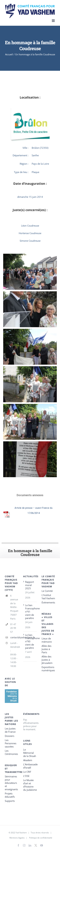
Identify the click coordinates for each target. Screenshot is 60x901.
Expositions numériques (48, 668)
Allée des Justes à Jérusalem (47, 659)
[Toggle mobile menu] (53, 20)
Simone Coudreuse (30, 240)
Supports (10, 800)
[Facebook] (18, 845)
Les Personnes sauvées (10, 743)
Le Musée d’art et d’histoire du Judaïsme (30, 784)
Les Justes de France (10, 730)
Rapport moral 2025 (29, 585)
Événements (48, 602)
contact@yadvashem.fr (14, 637)
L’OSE (26, 776)
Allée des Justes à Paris (46, 649)
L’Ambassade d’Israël (30, 766)
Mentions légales (17, 837)
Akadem (27, 760)
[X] (35, 844)
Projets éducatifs (10, 795)
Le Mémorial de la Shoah (29, 753)
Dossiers (9, 735)
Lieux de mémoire (47, 640)
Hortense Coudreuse (30, 233)
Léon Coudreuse (30, 225)
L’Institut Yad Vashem (48, 596)
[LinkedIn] (30, 845)
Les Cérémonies (11, 752)
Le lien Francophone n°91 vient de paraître (30, 612)
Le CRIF (27, 771)
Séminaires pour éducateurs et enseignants (11, 783)
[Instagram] (24, 845)
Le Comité (47, 590)
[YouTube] (41, 845)
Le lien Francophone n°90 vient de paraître (30, 641)
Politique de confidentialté (40, 837)
